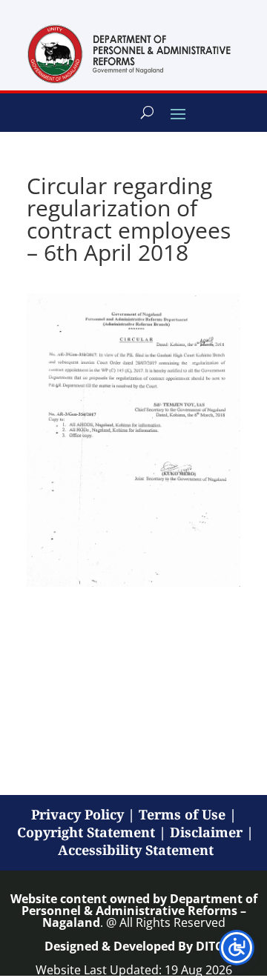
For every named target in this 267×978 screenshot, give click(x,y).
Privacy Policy (77, 814)
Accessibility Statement (136, 850)
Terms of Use (182, 814)
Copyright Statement (86, 832)
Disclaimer (206, 832)
